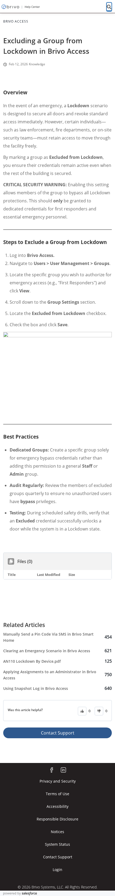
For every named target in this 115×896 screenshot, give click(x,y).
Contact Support (57, 733)
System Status (57, 844)
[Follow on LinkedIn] (63, 770)
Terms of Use (57, 793)
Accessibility (57, 806)
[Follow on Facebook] (51, 770)
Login (57, 869)
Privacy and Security (58, 781)
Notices (57, 831)
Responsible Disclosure (57, 819)
